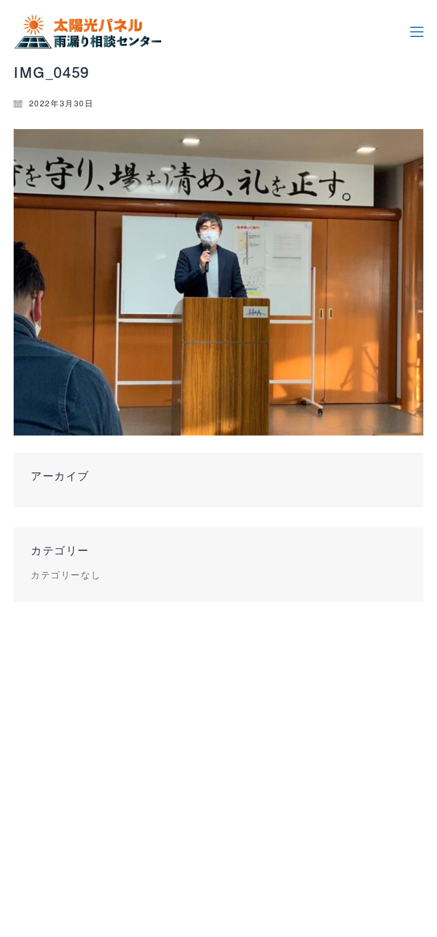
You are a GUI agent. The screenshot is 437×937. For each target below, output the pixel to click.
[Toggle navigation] (416, 32)
